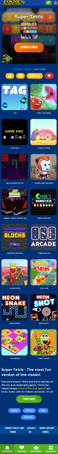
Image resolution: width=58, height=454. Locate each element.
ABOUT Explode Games (47, 430)
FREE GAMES (18, 69)
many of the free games (32, 388)
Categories (51, 451)
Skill (43, 410)
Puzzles (29, 410)
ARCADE (28, 69)
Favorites (21, 451)
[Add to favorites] (49, 75)
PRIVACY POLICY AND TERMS (14, 430)
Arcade (14, 410)
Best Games (36, 451)
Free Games (7, 451)
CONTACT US (31, 430)
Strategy (28, 417)
